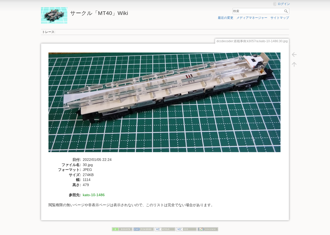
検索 (286, 11)
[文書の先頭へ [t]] (294, 64)
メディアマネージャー (251, 18)
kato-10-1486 (94, 195)
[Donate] (122, 229)
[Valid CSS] (186, 229)
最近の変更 (225, 18)
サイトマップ (279, 18)
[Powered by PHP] (143, 229)
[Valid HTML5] (165, 229)
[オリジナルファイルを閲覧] (167, 104)
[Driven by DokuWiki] (207, 229)
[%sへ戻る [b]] (294, 54)
